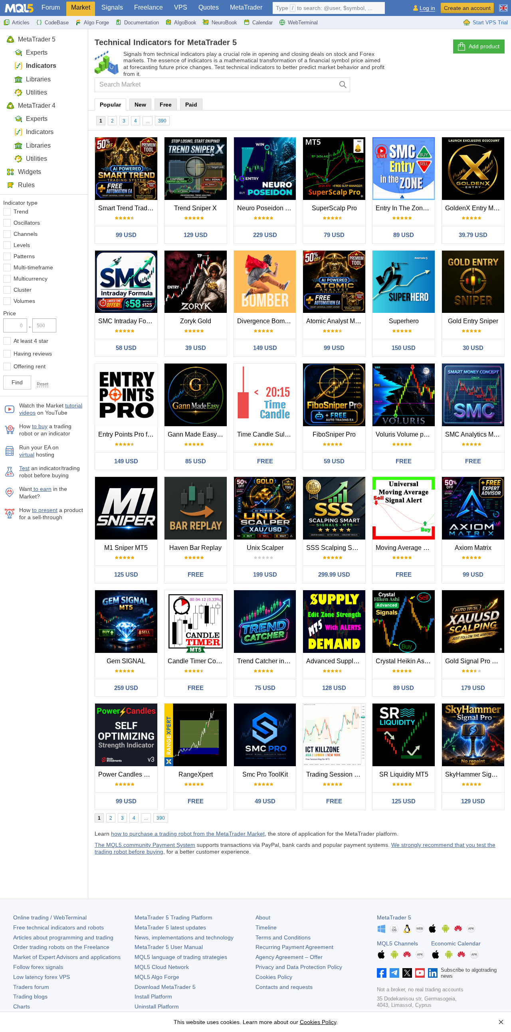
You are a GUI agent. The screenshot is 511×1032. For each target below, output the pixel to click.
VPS (180, 7)
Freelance (148, 7)
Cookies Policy (274, 977)
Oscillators (27, 222)
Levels (22, 245)
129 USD (196, 234)
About (263, 917)
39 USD (195, 347)
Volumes (24, 301)
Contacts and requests (284, 987)
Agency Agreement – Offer (289, 957)
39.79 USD (473, 234)
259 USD (126, 687)
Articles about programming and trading (63, 937)
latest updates (170, 927)
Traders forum (31, 987)
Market (80, 7)
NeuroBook (224, 23)
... (147, 121)
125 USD (126, 574)
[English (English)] (503, 5)
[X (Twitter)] (407, 973)
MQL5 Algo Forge (157, 977)
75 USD (265, 687)
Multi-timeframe (33, 267)
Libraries (38, 79)
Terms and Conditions (283, 937)
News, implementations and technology (184, 937)
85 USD (195, 461)
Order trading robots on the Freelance (61, 947)
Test (24, 468)
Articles (21, 23)
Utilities (36, 92)
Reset (42, 384)
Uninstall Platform (157, 1006)
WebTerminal (303, 23)
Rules (26, 185)
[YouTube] (420, 973)
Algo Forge (96, 23)
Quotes (208, 7)
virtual (26, 454)
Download (165, 987)
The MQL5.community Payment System (145, 845)
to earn (41, 489)
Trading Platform (173, 917)
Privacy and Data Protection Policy (299, 967)
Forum (51, 7)
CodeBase (57, 23)
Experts (37, 52)
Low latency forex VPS (41, 977)
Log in (427, 8)
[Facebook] (381, 973)
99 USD (126, 234)
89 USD (403, 234)
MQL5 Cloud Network (162, 967)
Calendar (262, 23)
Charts (21, 1006)
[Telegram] (394, 973)
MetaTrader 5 (36, 39)
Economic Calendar (456, 943)
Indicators (41, 65)
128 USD (334, 687)
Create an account (467, 8)
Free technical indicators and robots (58, 927)
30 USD (473, 347)
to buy (40, 426)
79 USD (334, 234)
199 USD (265, 574)
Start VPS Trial (490, 23)
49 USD (265, 801)
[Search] (343, 84)
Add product (484, 46)
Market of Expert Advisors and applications (67, 957)
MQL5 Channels (397, 943)
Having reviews (33, 353)
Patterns (24, 256)
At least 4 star (31, 341)
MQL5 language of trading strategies (181, 957)
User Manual (169, 947)
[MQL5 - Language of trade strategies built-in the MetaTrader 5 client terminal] (19, 8)
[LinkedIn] (433, 973)
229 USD (265, 234)
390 (162, 121)
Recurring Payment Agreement (294, 947)
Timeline (266, 927)
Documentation (141, 23)
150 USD (404, 347)
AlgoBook (185, 23)
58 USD (126, 347)
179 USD (473, 687)
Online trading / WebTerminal (50, 917)
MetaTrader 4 (36, 105)
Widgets (29, 171)
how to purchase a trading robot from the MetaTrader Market (188, 833)
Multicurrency (31, 278)
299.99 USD (334, 574)
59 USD (334, 461)
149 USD (265, 347)
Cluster (23, 290)
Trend (21, 211)
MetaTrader (246, 7)
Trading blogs (30, 996)
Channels (26, 234)
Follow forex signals (38, 967)
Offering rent (30, 366)
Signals (112, 7)
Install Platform (153, 996)
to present (44, 510)
